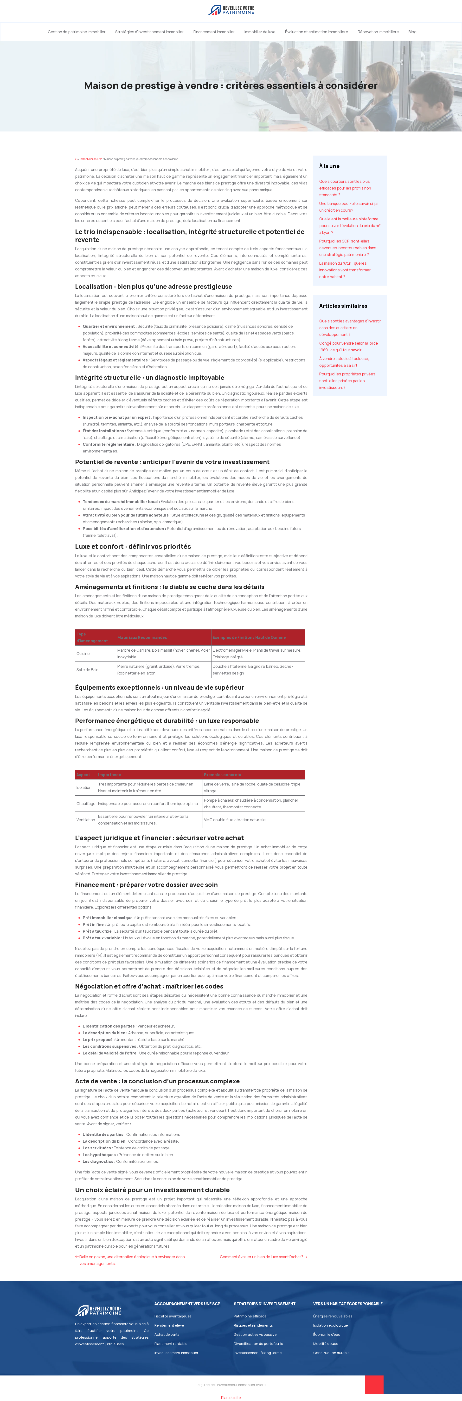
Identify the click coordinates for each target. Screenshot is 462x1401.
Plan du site (231, 1397)
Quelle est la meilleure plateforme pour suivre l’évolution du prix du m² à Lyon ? (350, 225)
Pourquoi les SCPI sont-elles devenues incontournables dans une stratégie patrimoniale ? (347, 247)
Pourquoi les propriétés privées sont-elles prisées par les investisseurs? (347, 380)
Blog (413, 31)
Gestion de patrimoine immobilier (77, 31)
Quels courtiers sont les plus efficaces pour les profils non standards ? (345, 188)
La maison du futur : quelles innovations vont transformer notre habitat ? (345, 270)
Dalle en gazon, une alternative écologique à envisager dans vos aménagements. (132, 1260)
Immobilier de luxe (260, 31)
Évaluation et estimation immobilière (316, 31)
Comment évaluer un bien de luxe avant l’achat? (261, 1256)
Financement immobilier (214, 31)
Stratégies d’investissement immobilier (149, 31)
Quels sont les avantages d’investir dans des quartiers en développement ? (350, 327)
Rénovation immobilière (378, 31)
